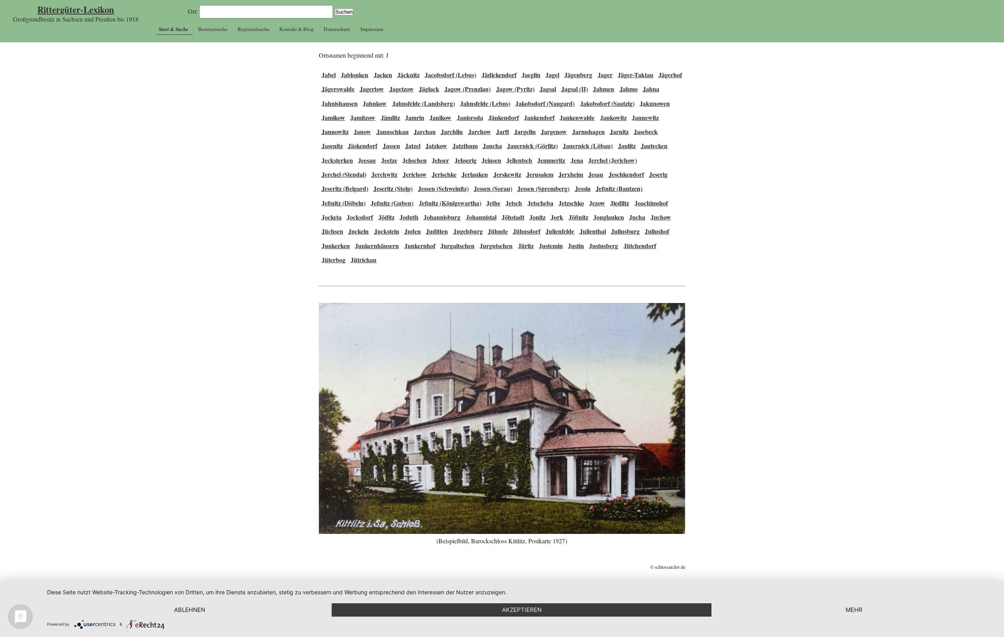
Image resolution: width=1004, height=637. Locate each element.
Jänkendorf (503, 117)
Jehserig (466, 160)
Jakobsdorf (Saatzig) (607, 103)
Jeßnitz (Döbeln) (344, 202)
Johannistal (481, 216)
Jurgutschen (496, 245)
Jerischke (444, 174)
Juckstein (386, 231)
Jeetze (389, 160)
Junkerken (336, 245)
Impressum (371, 29)
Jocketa (332, 216)
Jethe (493, 202)
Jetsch (514, 202)
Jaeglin (531, 74)
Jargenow (554, 131)
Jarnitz (619, 131)
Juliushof (657, 231)
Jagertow (372, 88)
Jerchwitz (384, 174)
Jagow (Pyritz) (515, 88)
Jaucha (492, 145)
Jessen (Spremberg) (543, 188)
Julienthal (593, 231)
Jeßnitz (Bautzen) (619, 188)
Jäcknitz (408, 74)
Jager (605, 74)
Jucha (637, 216)
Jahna (651, 88)
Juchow (661, 216)
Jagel (552, 74)
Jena (577, 160)
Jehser (440, 160)
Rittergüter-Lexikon (75, 9)
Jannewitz (645, 117)
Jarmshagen (588, 131)
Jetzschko (571, 202)
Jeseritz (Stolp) (393, 188)
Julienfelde (560, 231)
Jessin (583, 188)
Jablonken (354, 74)
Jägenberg (578, 74)
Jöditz (386, 216)
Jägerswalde (338, 88)
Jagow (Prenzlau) (467, 88)
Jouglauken (608, 216)
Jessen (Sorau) (493, 188)
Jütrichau (363, 259)
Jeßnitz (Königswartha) (450, 202)
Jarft (502, 131)
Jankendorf (539, 117)
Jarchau (425, 131)
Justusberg (603, 245)
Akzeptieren (522, 609)
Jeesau (367, 160)
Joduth (409, 216)
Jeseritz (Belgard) (345, 188)
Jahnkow (375, 103)
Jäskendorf (362, 145)
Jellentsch (519, 160)
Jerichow (415, 174)
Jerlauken (475, 174)
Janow (362, 131)
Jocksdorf (360, 216)
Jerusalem (539, 174)
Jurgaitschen (457, 245)
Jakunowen (655, 103)
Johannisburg (442, 216)
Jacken (383, 74)
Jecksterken (337, 160)
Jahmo (629, 88)
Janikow (440, 117)
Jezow (597, 202)
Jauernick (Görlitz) (532, 145)
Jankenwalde (577, 117)
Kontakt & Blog (296, 29)
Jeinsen (491, 160)
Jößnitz (578, 216)
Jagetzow (401, 88)
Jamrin (414, 117)
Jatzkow (436, 145)
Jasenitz (332, 145)
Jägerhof (670, 74)
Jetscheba (540, 202)
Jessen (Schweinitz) (443, 188)
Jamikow (333, 117)
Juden (412, 231)
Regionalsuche (253, 29)
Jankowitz (613, 117)
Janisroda (470, 117)
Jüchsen (332, 231)
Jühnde (498, 231)
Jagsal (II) (574, 88)
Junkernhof (419, 245)
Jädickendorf (499, 74)
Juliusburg (625, 231)
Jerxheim (570, 174)
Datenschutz (337, 29)
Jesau (595, 174)
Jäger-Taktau (635, 74)
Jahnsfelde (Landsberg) (423, 103)
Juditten (437, 231)
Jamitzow (362, 117)
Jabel (329, 74)
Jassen (391, 145)
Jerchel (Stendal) (344, 174)
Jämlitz (390, 117)
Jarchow (479, 131)
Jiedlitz (619, 202)
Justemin (551, 245)
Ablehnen (189, 609)
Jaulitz (627, 145)
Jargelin (525, 131)
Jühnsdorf (526, 231)
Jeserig (658, 174)
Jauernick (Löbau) (588, 145)
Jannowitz (335, 131)
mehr (854, 609)
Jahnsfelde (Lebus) (485, 103)
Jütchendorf (640, 245)
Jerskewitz (507, 174)
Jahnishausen (340, 103)
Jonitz (537, 216)
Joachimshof (651, 202)
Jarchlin (452, 131)
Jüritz (526, 245)
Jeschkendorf (626, 174)
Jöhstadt (513, 216)
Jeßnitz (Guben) (392, 202)
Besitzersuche (212, 29)
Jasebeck (646, 131)
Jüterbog (334, 259)
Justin (576, 245)
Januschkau (392, 131)
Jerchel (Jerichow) (612, 160)
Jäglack (429, 88)
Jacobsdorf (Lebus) (450, 74)
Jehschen (414, 160)
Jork (557, 216)
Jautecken (654, 145)
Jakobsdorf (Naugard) (545, 103)
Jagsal (548, 88)
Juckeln (358, 231)
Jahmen (603, 88)
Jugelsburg (468, 231)
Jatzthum (465, 145)
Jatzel (412, 145)
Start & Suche (173, 29)
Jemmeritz (551, 160)
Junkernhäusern (377, 245)
